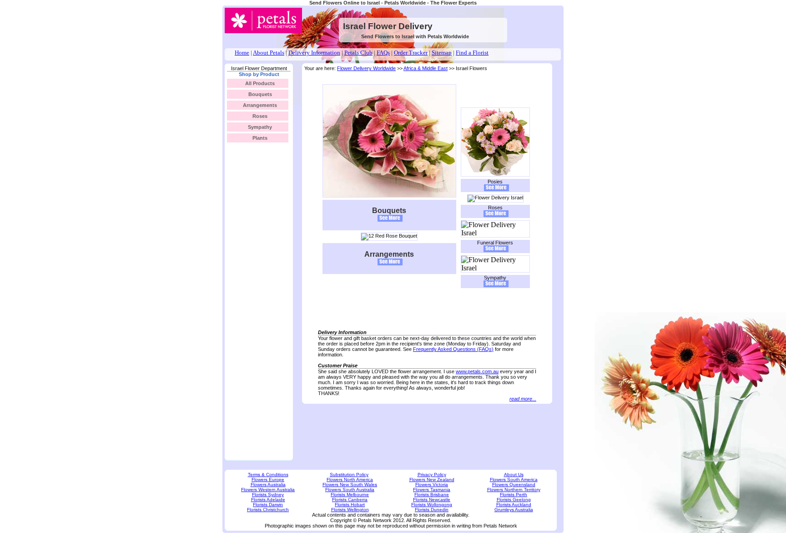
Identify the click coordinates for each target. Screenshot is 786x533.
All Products (260, 83)
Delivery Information (314, 52)
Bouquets (260, 94)
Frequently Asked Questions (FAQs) (453, 349)
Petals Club (358, 52)
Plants (259, 138)
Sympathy (260, 127)
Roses (259, 116)
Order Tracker (411, 52)
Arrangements (260, 105)
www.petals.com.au (477, 371)
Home (242, 52)
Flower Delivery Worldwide (366, 68)
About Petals (268, 52)
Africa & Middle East (425, 68)
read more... (522, 398)
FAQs (383, 52)
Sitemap (442, 52)
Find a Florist (472, 52)
